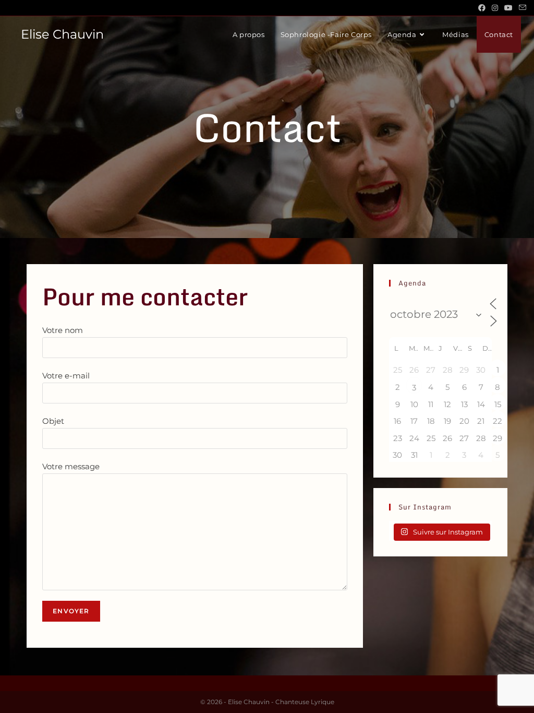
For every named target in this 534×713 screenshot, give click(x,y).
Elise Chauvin (62, 34)
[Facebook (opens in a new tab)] (482, 8)
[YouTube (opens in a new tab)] (508, 8)
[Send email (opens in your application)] (521, 8)
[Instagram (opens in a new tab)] (495, 8)
